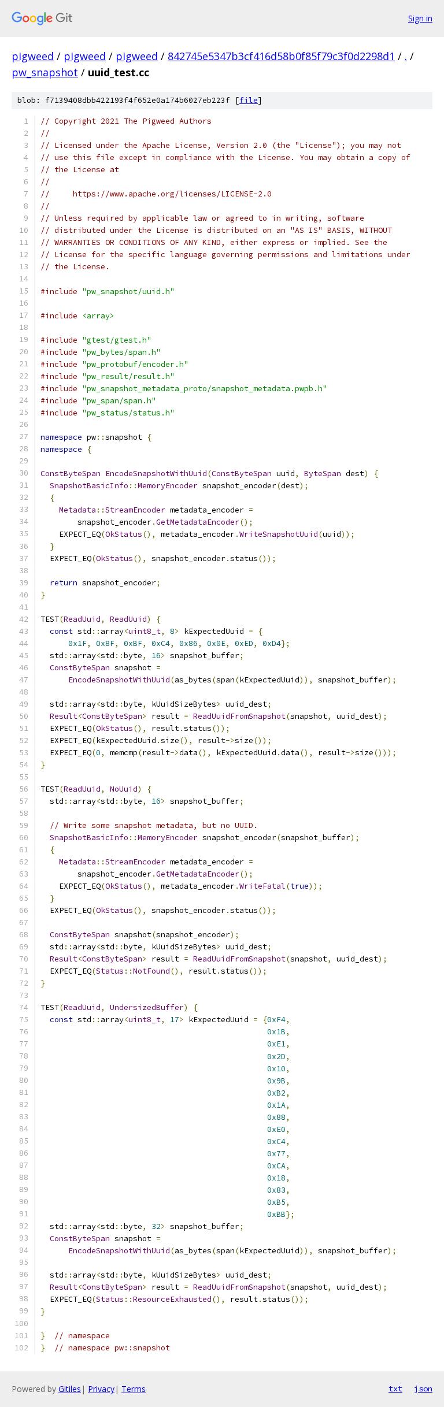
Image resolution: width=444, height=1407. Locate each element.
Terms (133, 1388)
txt (395, 1388)
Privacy (101, 1388)
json (423, 1388)
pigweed (33, 56)
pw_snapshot (45, 72)
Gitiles (69, 1388)
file (248, 100)
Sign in (420, 18)
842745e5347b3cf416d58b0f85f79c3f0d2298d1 (281, 56)
